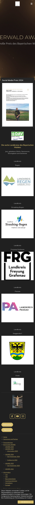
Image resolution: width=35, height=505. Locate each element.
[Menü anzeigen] (31, 3)
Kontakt (7, 485)
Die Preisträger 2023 (13, 465)
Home (5, 437)
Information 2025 (12, 451)
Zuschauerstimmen (11, 481)
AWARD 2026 (9, 447)
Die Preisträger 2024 (13, 456)
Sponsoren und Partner (10, 439)
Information (7, 472)
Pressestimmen (8, 442)
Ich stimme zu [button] (25, 502)
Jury (6, 474)
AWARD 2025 (9, 449)
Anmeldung (8, 483)
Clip (6, 477)
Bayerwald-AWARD (9, 445)
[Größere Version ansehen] (17, 401)
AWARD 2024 (9, 454)
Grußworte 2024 (12, 460)
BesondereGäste (10, 479)
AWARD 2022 (9, 469)
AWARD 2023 (9, 463)
